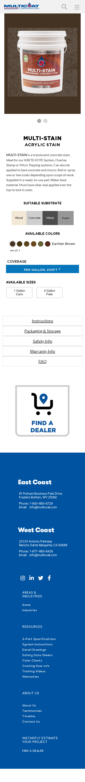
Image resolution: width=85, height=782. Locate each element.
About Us (29, 705)
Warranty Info (42, 351)
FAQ (42, 361)
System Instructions (37, 644)
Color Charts (32, 660)
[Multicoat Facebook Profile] (51, 579)
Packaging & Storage (42, 330)
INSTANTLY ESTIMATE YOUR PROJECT (40, 740)
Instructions (42, 320)
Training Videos (34, 671)
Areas (26, 605)
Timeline (28, 716)
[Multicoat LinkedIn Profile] (33, 579)
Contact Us (31, 721)
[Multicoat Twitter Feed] (43, 579)
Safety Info (42, 341)
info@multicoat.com (43, 507)
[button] (39, 121)
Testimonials (32, 711)
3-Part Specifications (39, 639)
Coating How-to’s (35, 666)
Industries (29, 610)
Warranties (30, 676)
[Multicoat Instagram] (24, 579)
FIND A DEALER (33, 751)
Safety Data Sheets (37, 655)
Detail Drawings (34, 650)
